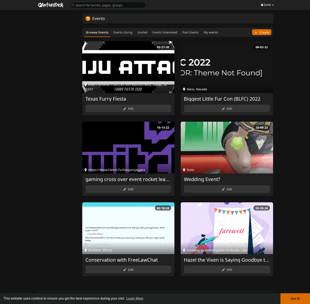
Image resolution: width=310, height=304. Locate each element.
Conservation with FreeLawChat (121, 259)
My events (211, 32)
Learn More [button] (134, 298)
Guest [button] (267, 5)
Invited (142, 32)
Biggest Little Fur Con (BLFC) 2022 (222, 98)
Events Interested (164, 32)
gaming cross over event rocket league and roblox (142, 179)
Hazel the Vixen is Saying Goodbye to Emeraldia (238, 259)
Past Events (190, 32)
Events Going (122, 32)
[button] (108, 4)
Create (263, 32)
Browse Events (97, 32)
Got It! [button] (295, 298)
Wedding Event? (202, 179)
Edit (130, 108)
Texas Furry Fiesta (105, 98)
